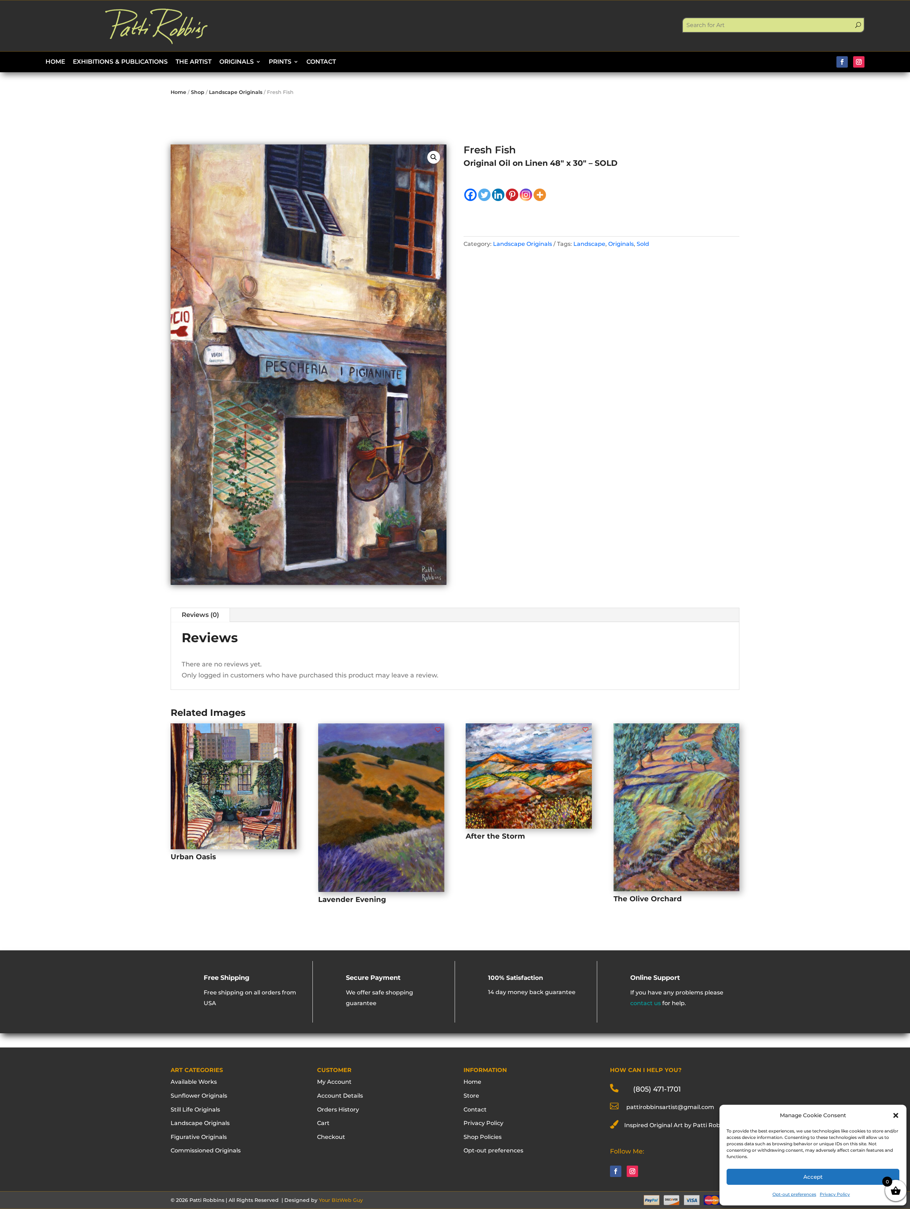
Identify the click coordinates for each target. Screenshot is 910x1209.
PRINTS (280, 62)
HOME (55, 62)
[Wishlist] (290, 730)
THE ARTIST (194, 62)
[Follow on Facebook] (842, 62)
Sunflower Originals (199, 1095)
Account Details (340, 1095)
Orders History (338, 1109)
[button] (895, 1115)
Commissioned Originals (206, 1150)
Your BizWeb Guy (341, 1200)
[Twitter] (484, 195)
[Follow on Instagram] (858, 62)
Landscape (589, 244)
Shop (197, 92)
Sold (643, 244)
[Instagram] (526, 195)
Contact (475, 1109)
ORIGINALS (236, 62)
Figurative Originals (199, 1137)
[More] (540, 195)
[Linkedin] (498, 195)
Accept (813, 1176)
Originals (621, 244)
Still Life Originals (195, 1109)
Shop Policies (483, 1137)
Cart (323, 1123)
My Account (334, 1081)
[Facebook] (470, 195)
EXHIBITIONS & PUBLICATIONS (120, 62)
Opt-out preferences (794, 1194)
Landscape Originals (235, 92)
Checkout (331, 1137)
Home (178, 92)
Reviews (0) (200, 615)
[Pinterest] (512, 195)
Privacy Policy (835, 1194)
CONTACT (321, 62)
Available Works (194, 1081)
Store (471, 1095)
